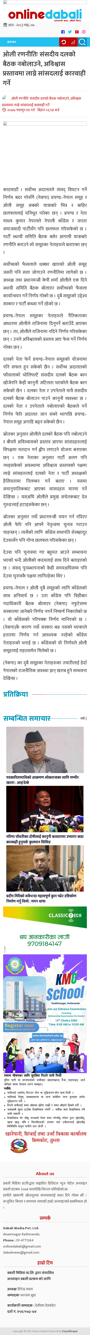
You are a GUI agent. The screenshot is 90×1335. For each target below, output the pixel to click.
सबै (82, 718)
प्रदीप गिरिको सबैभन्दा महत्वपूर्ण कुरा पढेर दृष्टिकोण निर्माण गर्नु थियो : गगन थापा (41, 899)
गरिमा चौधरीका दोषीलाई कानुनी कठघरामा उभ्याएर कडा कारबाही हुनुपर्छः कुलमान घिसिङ (45, 839)
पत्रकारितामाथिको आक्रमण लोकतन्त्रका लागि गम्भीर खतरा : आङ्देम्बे (42, 780)
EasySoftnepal (69, 1331)
